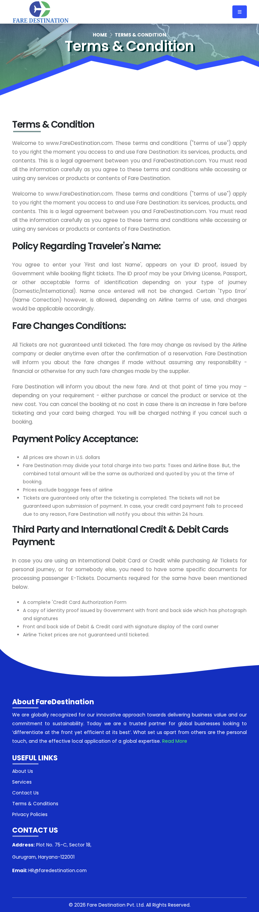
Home (100, 34)
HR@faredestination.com (57, 870)
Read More (174, 741)
